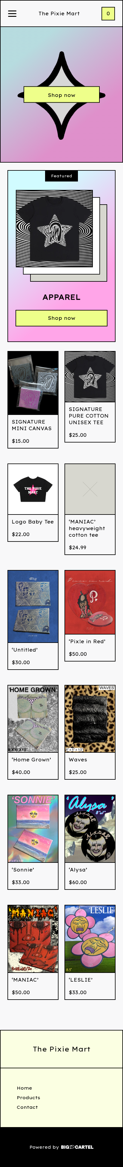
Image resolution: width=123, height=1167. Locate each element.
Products (28, 1097)
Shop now (61, 95)
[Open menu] (12, 14)
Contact (27, 1107)
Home (24, 1088)
